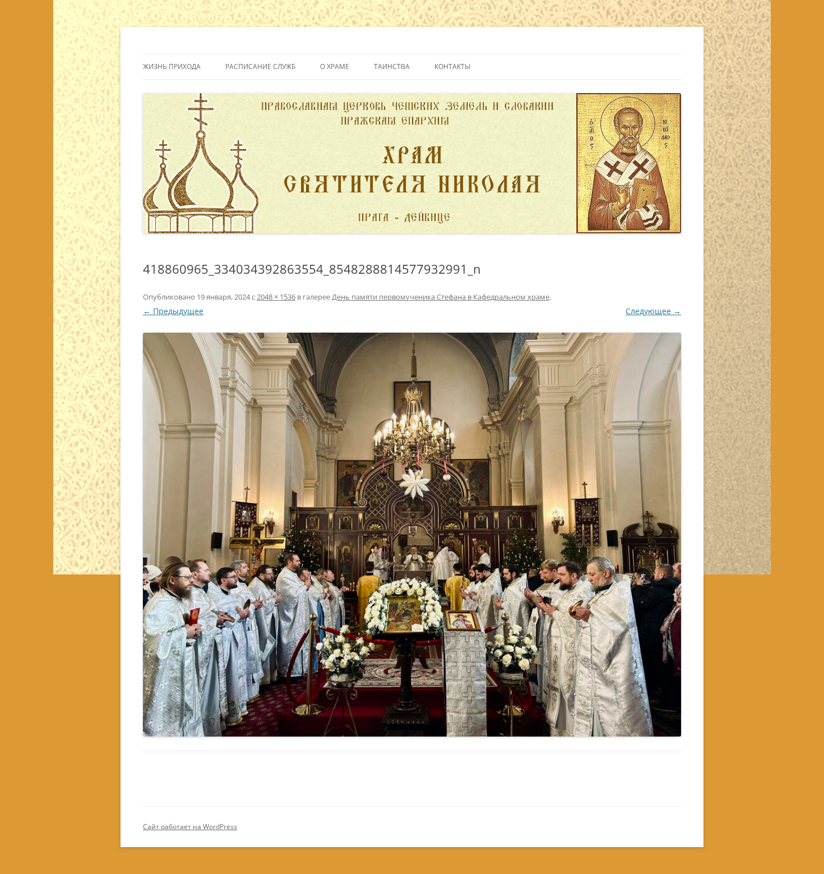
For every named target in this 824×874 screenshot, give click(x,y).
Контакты (452, 66)
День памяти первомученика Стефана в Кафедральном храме (440, 297)
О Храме (334, 66)
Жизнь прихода (172, 66)
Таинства (392, 66)
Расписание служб (260, 66)
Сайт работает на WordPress (190, 826)
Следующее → (653, 311)
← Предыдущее (173, 311)
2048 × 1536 (276, 297)
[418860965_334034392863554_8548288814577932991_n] (412, 535)
